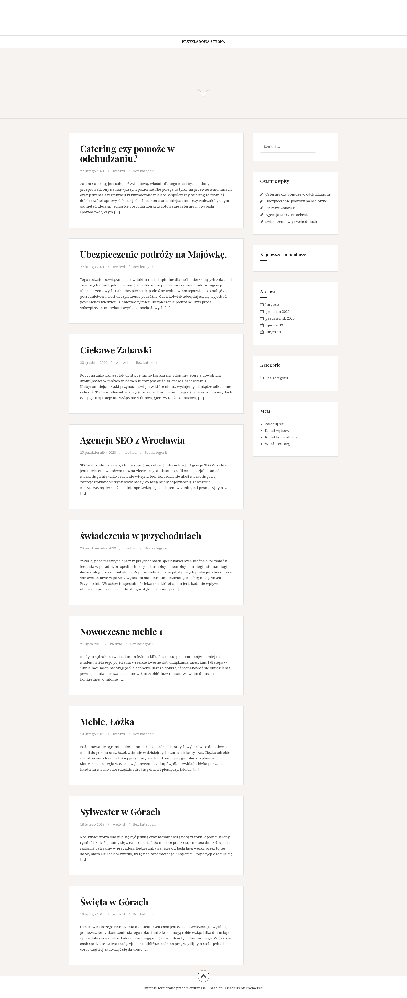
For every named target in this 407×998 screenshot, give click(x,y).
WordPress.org (277, 443)
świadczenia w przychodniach (140, 535)
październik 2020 (279, 318)
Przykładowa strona (203, 41)
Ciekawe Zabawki (116, 350)
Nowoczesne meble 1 (121, 631)
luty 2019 (273, 331)
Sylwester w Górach (120, 812)
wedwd (119, 170)
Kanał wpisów (277, 430)
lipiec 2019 (274, 325)
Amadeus (232, 988)
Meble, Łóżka (107, 721)
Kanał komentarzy (281, 437)
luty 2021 (273, 304)
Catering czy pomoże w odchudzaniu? (127, 153)
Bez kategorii (144, 170)
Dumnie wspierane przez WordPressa (175, 988)
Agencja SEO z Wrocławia (132, 440)
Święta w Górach (114, 902)
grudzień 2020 (277, 311)
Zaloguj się (274, 423)
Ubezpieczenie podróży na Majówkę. (153, 254)
